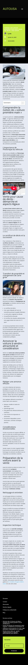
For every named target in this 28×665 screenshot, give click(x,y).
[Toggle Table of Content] (22, 103)
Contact (5, 601)
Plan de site (6, 604)
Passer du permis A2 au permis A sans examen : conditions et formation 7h (13, 626)
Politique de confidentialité (9, 610)
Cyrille (9, 33)
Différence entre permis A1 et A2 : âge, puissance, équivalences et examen (14, 628)
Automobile (11, 41)
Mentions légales (7, 607)
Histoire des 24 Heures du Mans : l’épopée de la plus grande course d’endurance (12, 622)
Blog (4, 612)
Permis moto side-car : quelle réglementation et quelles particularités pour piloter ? (11, 632)
